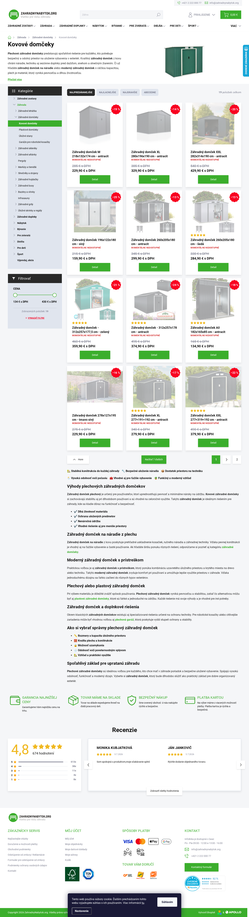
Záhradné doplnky (27, 216)
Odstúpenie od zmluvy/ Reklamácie (26, 854)
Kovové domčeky (28, 123)
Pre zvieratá (23, 235)
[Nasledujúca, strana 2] (226, 459)
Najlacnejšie (107, 92)
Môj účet (69, 838)
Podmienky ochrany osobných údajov (27, 865)
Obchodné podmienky (19, 849)
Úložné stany (26, 136)
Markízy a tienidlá (27, 167)
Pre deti (21, 248)
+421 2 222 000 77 (201, 856)
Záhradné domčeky (28, 117)
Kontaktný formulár (201, 867)
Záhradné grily (25, 204)
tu (143, 902)
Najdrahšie (130, 92)
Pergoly (22, 160)
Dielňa (20, 241)
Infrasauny (24, 198)
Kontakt (12, 870)
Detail (95, 179)
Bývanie (21, 229)
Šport (20, 254)
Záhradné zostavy (26, 98)
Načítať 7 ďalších (154, 459)
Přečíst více (15, 79)
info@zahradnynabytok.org (206, 849)
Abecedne (150, 92)
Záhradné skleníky (27, 148)
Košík (68, 860)
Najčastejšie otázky (18, 838)
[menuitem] (22, 26)
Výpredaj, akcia (25, 260)
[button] (241, 765)
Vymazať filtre (36, 318)
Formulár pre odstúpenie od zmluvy (26, 860)
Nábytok (21, 223)
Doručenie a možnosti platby (23, 844)
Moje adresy (71, 854)
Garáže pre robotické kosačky (34, 142)
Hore (80, 459)
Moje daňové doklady (76, 849)
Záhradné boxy (26, 185)
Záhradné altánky (27, 154)
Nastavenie (82, 911)
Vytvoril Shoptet (206, 912)
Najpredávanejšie (81, 92)
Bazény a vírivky (26, 192)
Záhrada (21, 104)
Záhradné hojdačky (28, 179)
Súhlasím (167, 902)
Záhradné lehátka (27, 111)
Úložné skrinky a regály (30, 210)
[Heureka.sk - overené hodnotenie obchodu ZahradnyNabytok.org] (205, 883)
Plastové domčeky (28, 129)
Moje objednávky (74, 844)
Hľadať (158, 14)
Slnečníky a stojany (28, 173)
